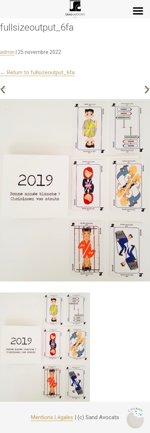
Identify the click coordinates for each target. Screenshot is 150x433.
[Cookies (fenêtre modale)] (135, 418)
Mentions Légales (52, 417)
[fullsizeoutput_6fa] (75, 190)
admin (7, 52)
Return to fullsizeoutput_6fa (37, 72)
